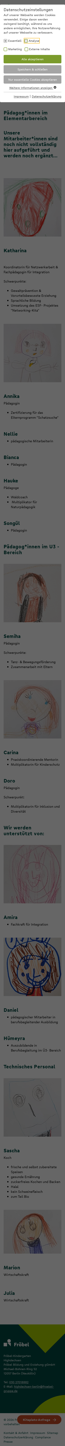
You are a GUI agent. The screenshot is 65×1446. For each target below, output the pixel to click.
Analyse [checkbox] (34, 41)
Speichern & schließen (32, 69)
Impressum (21, 96)
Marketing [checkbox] (15, 49)
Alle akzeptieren (32, 59)
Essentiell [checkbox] (14, 41)
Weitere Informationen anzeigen (31, 88)
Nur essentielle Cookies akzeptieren (32, 79)
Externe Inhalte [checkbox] (39, 49)
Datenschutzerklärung (46, 96)
